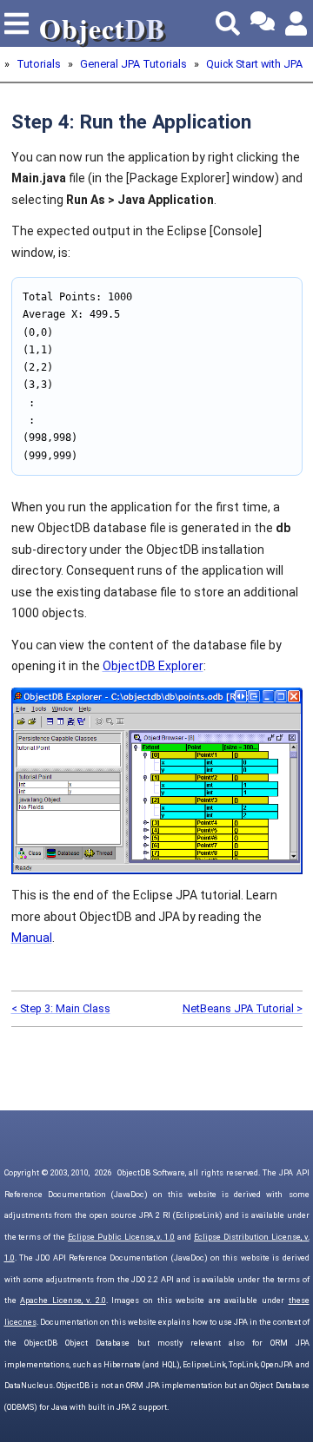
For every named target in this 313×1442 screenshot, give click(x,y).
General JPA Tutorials (133, 63)
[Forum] (262, 23)
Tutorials (39, 63)
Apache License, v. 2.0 (63, 1300)
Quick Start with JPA (254, 63)
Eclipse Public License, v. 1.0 (121, 1237)
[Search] (228, 23)
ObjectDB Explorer (153, 666)
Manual (31, 938)
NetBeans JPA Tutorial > (243, 1008)
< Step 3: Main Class (60, 1008)
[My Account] (297, 23)
